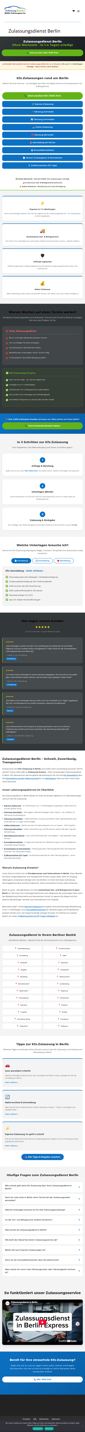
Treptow (22, 1012)
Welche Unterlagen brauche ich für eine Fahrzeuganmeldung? (35, 1210)
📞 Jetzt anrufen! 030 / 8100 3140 (42, 96)
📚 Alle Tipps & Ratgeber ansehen (42, 1157)
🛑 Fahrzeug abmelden (42, 135)
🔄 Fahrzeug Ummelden (42, 119)
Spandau (63, 963)
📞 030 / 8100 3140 (42, 1379)
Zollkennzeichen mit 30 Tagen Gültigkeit (36, 916)
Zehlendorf (63, 998)
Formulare (26, 1419)
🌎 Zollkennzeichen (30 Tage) (42, 165)
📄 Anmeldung (21, 561)
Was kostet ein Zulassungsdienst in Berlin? (26, 1230)
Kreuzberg (22, 956)
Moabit (63, 1012)
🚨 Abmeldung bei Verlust (42, 142)
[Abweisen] (82, 1426)
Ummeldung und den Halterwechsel (21, 778)
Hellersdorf (22, 991)
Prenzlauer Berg (22, 1019)
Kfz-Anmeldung (70, 775)
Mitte (62, 956)
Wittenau (63, 1026)
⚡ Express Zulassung (42, 104)
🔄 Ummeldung (42, 561)
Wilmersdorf (63, 977)
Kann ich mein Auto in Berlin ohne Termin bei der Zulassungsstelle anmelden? (37, 1198)
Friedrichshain (63, 948)
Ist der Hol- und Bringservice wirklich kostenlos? (28, 1220)
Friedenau (63, 1019)
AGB (34, 1419)
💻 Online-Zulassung (42, 127)
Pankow (63, 1005)
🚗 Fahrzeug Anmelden (42, 112)
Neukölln (22, 963)
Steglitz (22, 970)
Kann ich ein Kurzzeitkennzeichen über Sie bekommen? (32, 1260)
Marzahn (22, 1005)
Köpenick (63, 991)
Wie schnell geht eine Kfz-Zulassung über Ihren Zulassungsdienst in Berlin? (38, 1187)
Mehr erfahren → (36, 570)
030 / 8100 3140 (31, 471)
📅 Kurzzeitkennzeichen (42, 150)
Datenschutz (44, 1419)
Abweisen (49, 1429)
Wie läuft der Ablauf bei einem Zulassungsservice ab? (31, 1240)
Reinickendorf (22, 984)
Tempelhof (63, 970)
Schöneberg (22, 998)
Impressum (56, 1419)
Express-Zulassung (33, 907)
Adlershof (22, 1026)
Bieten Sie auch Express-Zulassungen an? (25, 1250)
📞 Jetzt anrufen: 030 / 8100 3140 (42, 53)
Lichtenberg (63, 984)
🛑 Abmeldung (63, 561)
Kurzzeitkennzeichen (36, 910)
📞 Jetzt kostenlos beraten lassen (42, 426)
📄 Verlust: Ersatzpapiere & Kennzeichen (42, 158)
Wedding (22, 977)
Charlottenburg (22, 948)
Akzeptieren (38, 1429)
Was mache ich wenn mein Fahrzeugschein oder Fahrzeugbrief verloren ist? (40, 1270)
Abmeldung (50, 778)
